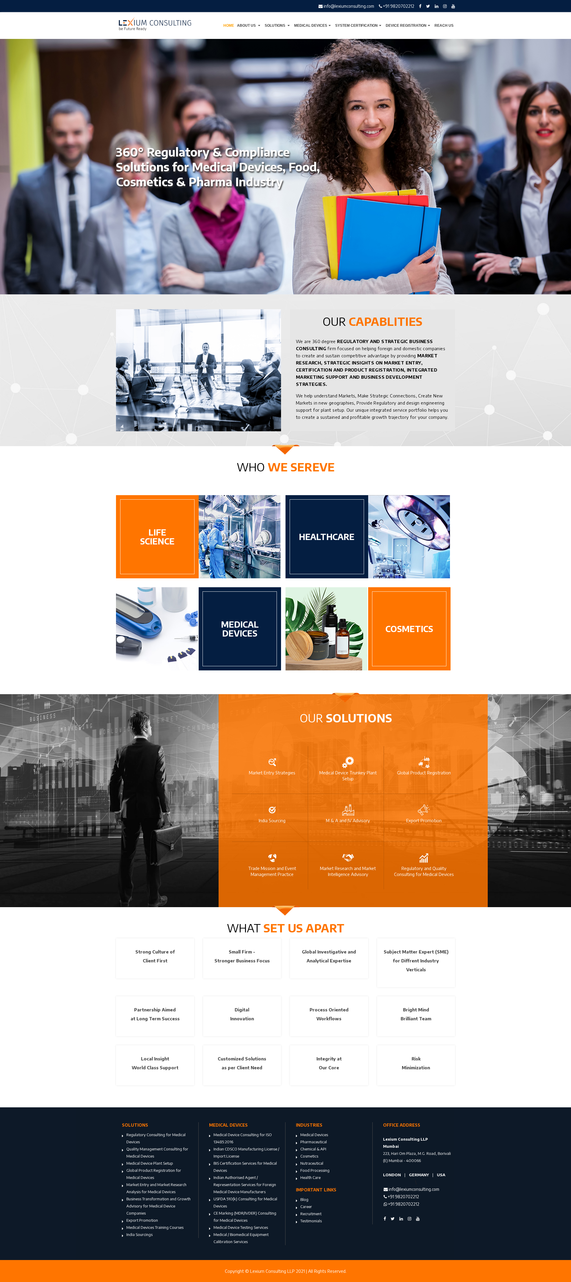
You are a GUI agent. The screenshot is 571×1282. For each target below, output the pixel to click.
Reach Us (444, 25)
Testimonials (311, 1220)
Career (306, 1206)
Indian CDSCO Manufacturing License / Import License (246, 1152)
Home (228, 25)
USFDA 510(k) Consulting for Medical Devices (245, 1202)
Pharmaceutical (313, 1141)
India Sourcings (139, 1234)
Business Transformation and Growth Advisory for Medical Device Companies (158, 1205)
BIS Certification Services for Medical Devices (245, 1167)
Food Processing (315, 1170)
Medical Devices (310, 25)
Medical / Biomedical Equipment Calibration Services (241, 1238)
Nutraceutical (311, 1163)
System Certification (356, 25)
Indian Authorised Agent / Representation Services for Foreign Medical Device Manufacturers (245, 1184)
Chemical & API (313, 1149)
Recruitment (310, 1213)
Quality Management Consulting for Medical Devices (157, 1152)
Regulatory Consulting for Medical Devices (156, 1138)
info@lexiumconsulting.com (348, 6)
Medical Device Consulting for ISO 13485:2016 (243, 1138)
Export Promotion (142, 1220)
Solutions (275, 25)
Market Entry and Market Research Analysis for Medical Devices (156, 1188)
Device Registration (406, 25)
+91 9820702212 (398, 6)
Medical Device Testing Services (241, 1227)
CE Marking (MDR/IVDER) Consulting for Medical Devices (245, 1217)
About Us (247, 25)
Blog (304, 1199)
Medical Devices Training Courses (154, 1227)
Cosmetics (309, 1156)
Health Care (310, 1177)
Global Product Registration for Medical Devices (153, 1174)
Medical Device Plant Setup (149, 1163)
